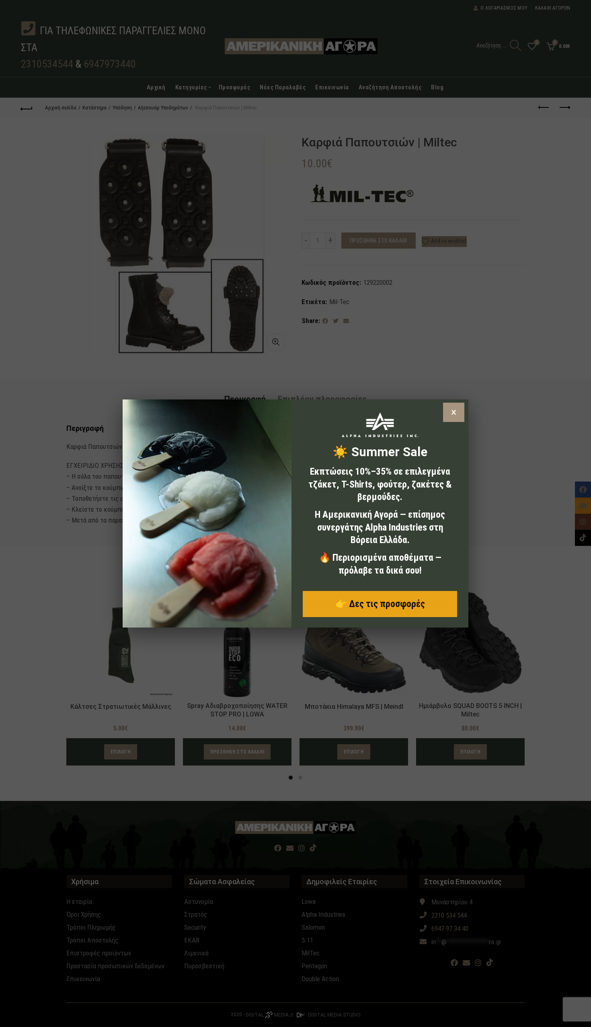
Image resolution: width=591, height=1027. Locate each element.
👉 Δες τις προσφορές (380, 603)
